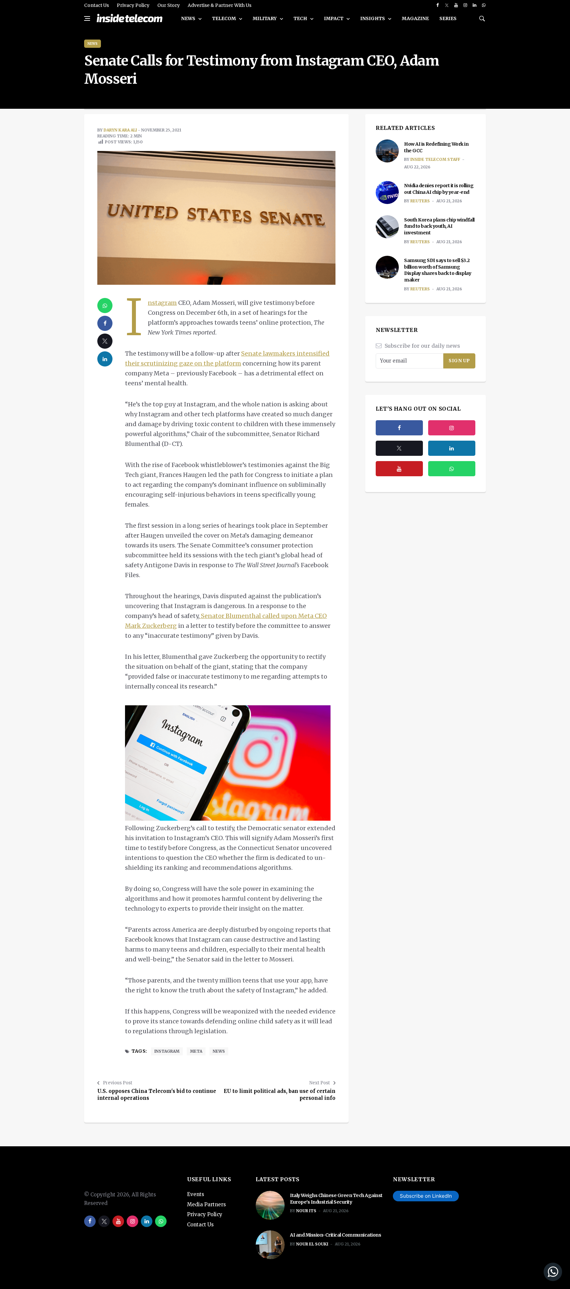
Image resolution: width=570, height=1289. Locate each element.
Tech (301, 18)
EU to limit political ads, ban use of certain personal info (279, 1094)
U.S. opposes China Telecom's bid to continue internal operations (156, 1094)
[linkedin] (474, 5)
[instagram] (465, 5)
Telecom (224, 18)
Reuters (420, 200)
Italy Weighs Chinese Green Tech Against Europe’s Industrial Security (336, 1198)
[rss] (451, 448)
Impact (334, 18)
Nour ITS (306, 1210)
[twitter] (447, 5)
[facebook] (437, 5)
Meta (196, 1051)
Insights (373, 18)
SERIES (448, 18)
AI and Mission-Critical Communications (335, 1235)
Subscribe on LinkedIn (426, 1196)
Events (195, 1194)
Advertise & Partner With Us (219, 5)
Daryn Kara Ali (120, 130)
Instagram (162, 303)
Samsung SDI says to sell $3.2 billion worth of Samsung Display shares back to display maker (437, 270)
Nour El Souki (312, 1244)
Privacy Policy (133, 5)
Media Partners (206, 1204)
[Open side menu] (87, 18)
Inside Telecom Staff (435, 159)
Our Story (168, 5)
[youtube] (456, 5)
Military (265, 18)
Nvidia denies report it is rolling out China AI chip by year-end (438, 189)
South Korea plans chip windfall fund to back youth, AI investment (439, 226)
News (188, 18)
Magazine (415, 18)
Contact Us (96, 5)
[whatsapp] (484, 5)
